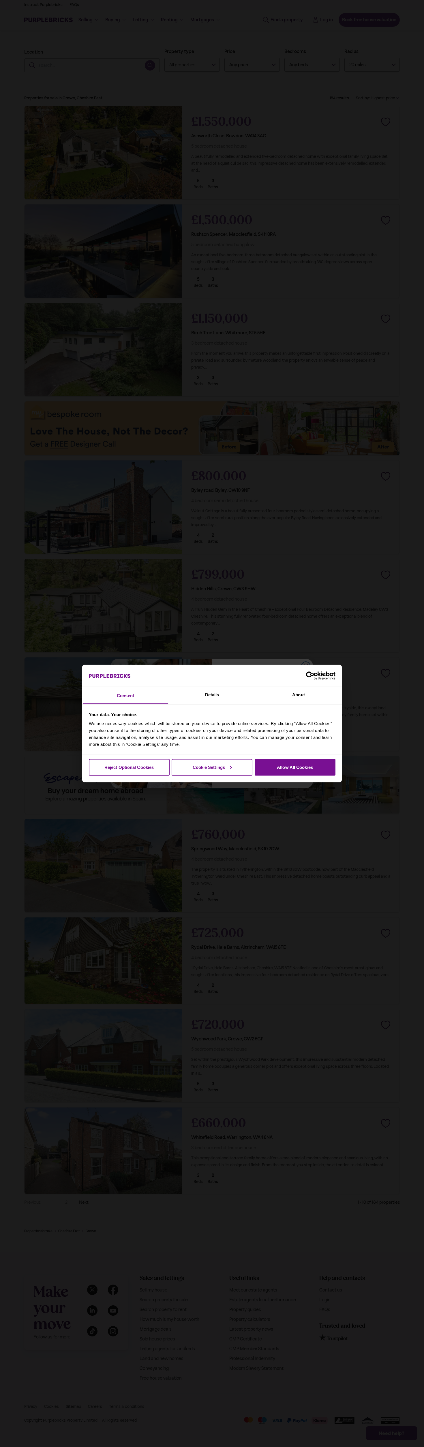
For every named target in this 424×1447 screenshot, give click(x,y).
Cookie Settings (209, 767)
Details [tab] (212, 694)
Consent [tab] (125, 695)
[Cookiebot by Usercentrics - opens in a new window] (310, 675)
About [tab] (298, 694)
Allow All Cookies (295, 767)
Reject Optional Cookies (129, 767)
